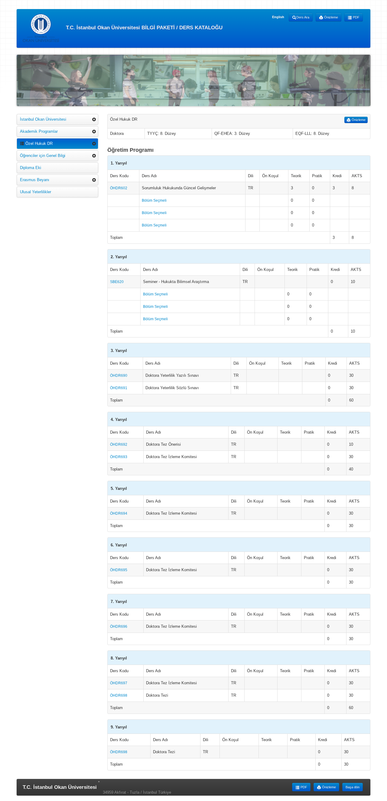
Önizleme (330, 17)
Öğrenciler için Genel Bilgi (42, 155)
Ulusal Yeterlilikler (35, 192)
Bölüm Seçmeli (154, 200)
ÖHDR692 (118, 444)
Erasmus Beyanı (34, 179)
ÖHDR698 (118, 695)
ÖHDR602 (118, 188)
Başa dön (352, 787)
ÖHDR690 (118, 375)
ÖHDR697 (118, 683)
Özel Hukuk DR (38, 143)
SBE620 (117, 282)
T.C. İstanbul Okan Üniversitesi (60, 787)
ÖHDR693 (118, 457)
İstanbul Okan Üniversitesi (43, 119)
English (278, 17)
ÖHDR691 (118, 388)
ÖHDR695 (118, 570)
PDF (355, 17)
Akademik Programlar (39, 131)
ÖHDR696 (118, 626)
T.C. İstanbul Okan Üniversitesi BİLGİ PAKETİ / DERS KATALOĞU (143, 27)
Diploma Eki (30, 167)
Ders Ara (302, 17)
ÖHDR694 (118, 513)
